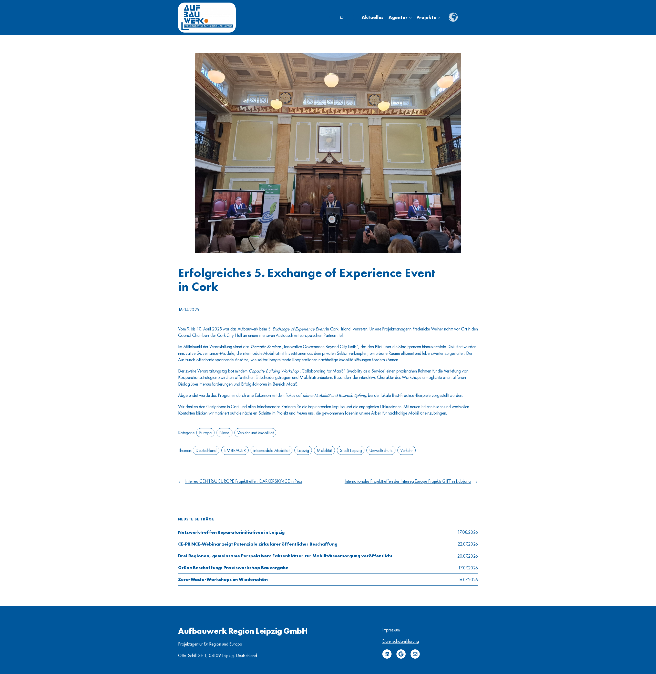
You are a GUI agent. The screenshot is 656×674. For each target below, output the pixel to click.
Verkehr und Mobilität (255, 433)
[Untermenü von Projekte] (438, 17)
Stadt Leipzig (351, 450)
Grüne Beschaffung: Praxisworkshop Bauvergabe (233, 567)
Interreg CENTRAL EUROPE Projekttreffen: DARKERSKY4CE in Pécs (243, 481)
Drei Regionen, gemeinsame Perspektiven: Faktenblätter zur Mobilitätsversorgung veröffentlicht (285, 555)
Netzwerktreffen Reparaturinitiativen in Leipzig (231, 532)
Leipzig (303, 450)
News (224, 433)
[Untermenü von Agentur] (410, 17)
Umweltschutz (381, 450)
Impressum (391, 630)
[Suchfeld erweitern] (341, 17)
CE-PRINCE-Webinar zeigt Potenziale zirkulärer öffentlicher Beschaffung (257, 544)
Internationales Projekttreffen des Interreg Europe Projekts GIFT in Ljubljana (408, 481)
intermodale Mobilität (271, 450)
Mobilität (324, 450)
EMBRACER (235, 450)
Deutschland (206, 450)
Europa (205, 433)
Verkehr (406, 450)
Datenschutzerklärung (400, 641)
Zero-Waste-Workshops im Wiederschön (223, 579)
